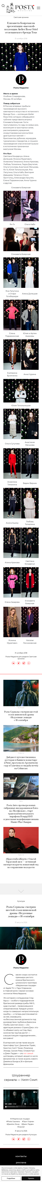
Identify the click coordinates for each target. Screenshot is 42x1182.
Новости (21, 753)
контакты (21, 1156)
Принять (31, 1178)
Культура (21, 707)
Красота (21, 855)
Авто (21, 801)
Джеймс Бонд (13, 1124)
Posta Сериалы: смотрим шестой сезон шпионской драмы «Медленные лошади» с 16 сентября (21, 716)
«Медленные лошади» (20, 1119)
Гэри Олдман (28, 1121)
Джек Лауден (28, 1124)
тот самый (28, 1053)
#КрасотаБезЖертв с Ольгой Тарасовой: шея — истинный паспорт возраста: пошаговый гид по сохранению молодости (20, 863)
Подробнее (11, 1178)
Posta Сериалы (14, 1121)
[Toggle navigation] (37, 8)
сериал (22, 1127)
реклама (21, 1162)
